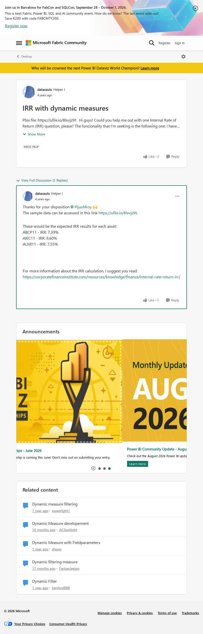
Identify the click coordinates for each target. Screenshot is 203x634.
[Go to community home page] (56, 43)
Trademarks (190, 613)
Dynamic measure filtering (54, 504)
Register (165, 43)
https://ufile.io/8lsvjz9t (118, 212)
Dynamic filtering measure (54, 561)
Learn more (150, 67)
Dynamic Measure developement (60, 523)
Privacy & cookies (140, 613)
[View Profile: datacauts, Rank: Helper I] (29, 92)
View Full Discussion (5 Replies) (44, 180)
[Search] (152, 43)
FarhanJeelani (69, 568)
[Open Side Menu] (19, 43)
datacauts (44, 89)
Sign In (179, 43)
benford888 (61, 587)
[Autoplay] (93, 468)
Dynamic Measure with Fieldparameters (66, 542)
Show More (36, 134)
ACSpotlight (68, 529)
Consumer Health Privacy (68, 624)
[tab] (99, 468)
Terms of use (167, 613)
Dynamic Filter (44, 581)
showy (57, 549)
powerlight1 (61, 510)
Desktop (26, 56)
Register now (16, 25)
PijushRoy (83, 206)
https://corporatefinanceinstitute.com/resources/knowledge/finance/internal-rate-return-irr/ (101, 276)
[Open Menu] (183, 56)
